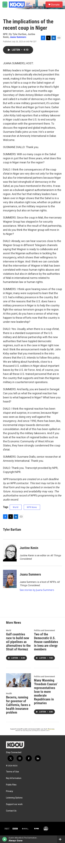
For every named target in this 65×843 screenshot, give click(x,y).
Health (9, 693)
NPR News (32, 507)
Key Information (13, 778)
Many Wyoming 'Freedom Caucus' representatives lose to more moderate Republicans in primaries (45, 691)
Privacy (9, 791)
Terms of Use (12, 772)
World (15, 507)
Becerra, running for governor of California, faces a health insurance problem (18, 704)
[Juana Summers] (10, 579)
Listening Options (14, 798)
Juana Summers (18, 36)
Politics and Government (44, 630)
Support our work (14, 804)
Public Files (11, 785)
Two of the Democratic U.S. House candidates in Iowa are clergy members (46, 641)
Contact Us (11, 811)
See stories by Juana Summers (37, 590)
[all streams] (61, 839)
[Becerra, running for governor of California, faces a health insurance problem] (18, 680)
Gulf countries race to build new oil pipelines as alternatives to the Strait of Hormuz (18, 641)
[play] (4, 839)
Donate (55, 4)
